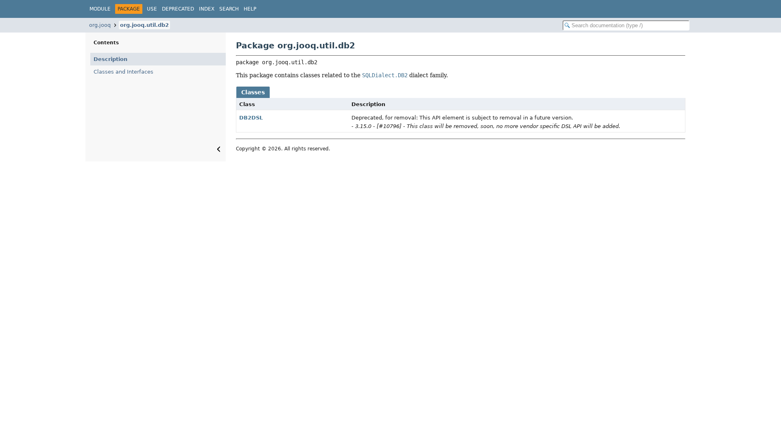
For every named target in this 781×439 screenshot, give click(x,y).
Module (100, 9)
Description (110, 59)
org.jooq (100, 25)
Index (206, 9)
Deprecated (178, 9)
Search (229, 9)
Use (152, 9)
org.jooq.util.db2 (144, 25)
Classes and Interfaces (123, 72)
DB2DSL (251, 118)
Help (250, 9)
